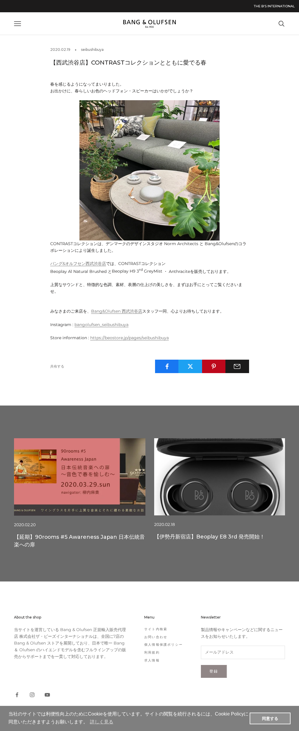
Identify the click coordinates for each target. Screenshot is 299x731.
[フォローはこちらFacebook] (17, 695)
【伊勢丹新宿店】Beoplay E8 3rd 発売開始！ (209, 536)
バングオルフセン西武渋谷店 (78, 263)
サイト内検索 (155, 629)
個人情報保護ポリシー (163, 644)
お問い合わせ (155, 637)
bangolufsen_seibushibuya (101, 324)
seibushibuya (92, 49)
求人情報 (152, 660)
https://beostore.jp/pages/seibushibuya (129, 337)
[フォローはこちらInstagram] (32, 695)
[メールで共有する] (237, 366)
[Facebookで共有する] (166, 366)
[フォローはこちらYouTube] (47, 695)
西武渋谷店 (116, 311)
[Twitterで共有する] (190, 366)
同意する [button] (270, 718)
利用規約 (152, 652)
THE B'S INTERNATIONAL (274, 6)
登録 (213, 671)
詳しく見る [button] (101, 721)
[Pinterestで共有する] (213, 366)
